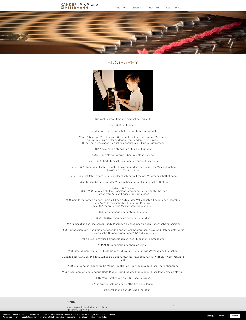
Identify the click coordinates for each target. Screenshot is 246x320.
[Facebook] (174, 305)
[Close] (242, 315)
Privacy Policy (101, 317)
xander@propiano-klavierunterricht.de (87, 307)
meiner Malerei (147, 176)
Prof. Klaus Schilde (143, 155)
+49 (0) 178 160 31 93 (78, 309)
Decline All (222, 315)
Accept (235, 315)
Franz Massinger (143, 137)
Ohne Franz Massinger (95, 143)
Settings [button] (210, 315)
